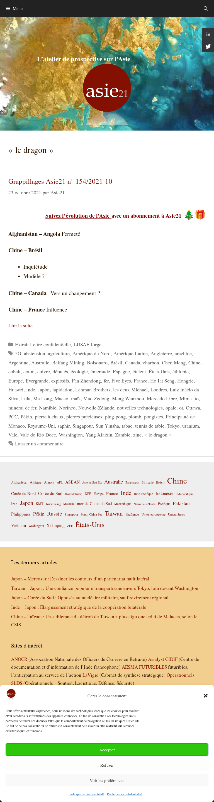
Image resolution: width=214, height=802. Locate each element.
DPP (88, 493)
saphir (64, 425)
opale (171, 407)
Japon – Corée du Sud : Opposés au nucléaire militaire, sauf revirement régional (90, 597)
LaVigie (90, 675)
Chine (194, 362)
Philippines (21, 514)
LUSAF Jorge (87, 344)
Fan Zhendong (86, 380)
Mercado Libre (162, 398)
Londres (158, 389)
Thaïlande (132, 514)
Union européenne (154, 514)
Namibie (47, 407)
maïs (76, 398)
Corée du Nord (23, 493)
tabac (127, 425)
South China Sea (91, 514)
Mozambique (122, 504)
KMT (39, 503)
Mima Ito (189, 398)
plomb (134, 416)
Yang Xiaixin (99, 434)
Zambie (122, 434)
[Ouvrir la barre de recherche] (206, 8)
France (140, 380)
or (181, 407)
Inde (30, 389)
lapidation (62, 389)
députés (60, 371)
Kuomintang (53, 504)
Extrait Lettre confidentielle (43, 344)
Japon (44, 389)
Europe (15, 380)
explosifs (60, 380)
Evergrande (37, 380)
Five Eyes (121, 380)
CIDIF (171, 659)
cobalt (14, 371)
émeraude (100, 371)
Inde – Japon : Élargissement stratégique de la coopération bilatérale (78, 607)
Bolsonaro (97, 362)
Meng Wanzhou (128, 398)
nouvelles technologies (140, 407)
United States (176, 514)
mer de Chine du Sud (94, 503)
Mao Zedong (96, 398)
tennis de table (149, 425)
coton (29, 371)
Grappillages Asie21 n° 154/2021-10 (60, 181)
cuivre (43, 371)
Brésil (116, 362)
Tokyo (173, 425)
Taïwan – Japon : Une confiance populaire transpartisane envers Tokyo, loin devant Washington (104, 588)
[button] (205, 695)
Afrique (36, 482)
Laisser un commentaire (39, 443)
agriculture (59, 353)
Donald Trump (73, 494)
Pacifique (164, 503)
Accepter (107, 749)
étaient (139, 371)
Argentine (18, 362)
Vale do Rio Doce (38, 434)
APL (60, 482)
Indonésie (164, 493)
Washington (71, 434)
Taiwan (114, 513)
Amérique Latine (130, 353)
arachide (183, 353)
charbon (151, 362)
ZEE (70, 526)
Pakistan (181, 503)
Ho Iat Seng (162, 380)
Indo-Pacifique (143, 494)
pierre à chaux (49, 416)
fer (106, 380)
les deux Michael (130, 389)
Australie (40, 362)
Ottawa (193, 407)
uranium (190, 425)
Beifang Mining (68, 362)
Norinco (67, 407)
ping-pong (115, 416)
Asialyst (156, 659)
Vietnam (18, 525)
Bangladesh (132, 482)
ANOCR (19, 659)
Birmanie (148, 482)
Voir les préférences (107, 780)
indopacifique (184, 494)
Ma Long (42, 398)
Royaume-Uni (41, 425)
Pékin (26, 416)
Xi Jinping (56, 525)
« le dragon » (158, 434)
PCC (13, 416)
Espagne (121, 371)
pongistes (153, 416)
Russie (54, 513)
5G (18, 353)
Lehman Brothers (92, 389)
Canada (132, 362)
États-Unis (159, 371)
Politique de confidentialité (86, 794)
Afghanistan (19, 482)
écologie (79, 371)
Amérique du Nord (91, 353)
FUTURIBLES (153, 667)
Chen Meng (174, 362)
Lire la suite (20, 325)
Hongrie (185, 380)
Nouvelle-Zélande (96, 407)
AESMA (130, 667)
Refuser (107, 765)
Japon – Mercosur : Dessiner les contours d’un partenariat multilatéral (80, 578)
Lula (25, 398)
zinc (137, 434)
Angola (49, 482)
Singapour (82, 425)
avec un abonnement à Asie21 (146, 216)
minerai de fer (22, 407)
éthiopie (180, 371)
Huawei (15, 389)
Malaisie (68, 503)
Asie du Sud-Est (92, 482)
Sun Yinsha (107, 425)
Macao (61, 398)
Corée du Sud (50, 493)
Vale (12, 434)
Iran (14, 503)
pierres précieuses (84, 416)
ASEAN (72, 482)
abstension (34, 353)
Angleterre (161, 353)
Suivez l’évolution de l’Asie (78, 216)
